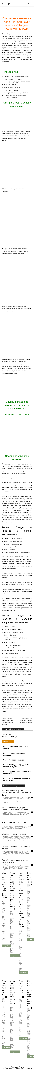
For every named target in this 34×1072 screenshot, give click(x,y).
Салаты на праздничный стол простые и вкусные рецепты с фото (12, 889)
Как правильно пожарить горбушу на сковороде (29, 993)
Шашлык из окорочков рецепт (15, 834)
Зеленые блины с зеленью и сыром (26, 721)
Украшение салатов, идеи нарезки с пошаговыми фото (15, 809)
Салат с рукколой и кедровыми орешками (17, 772)
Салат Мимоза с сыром (13, 760)
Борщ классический (29, 877)
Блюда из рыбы (6, 734)
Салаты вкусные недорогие (21, 988)
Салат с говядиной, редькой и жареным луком (16, 766)
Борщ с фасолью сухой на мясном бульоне (7, 722)
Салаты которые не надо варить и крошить (12, 991)
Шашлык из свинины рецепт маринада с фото (4, 884)
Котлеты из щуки (10, 737)
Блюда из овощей (7, 8)
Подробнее (6, 946)
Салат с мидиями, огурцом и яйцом (15, 747)
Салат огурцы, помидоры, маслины (14, 754)
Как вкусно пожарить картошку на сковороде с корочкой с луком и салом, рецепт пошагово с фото (21, 898)
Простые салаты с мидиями (4, 988)
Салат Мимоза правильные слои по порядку (17, 779)
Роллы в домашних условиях (15, 822)
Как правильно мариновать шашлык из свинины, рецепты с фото (16, 792)
